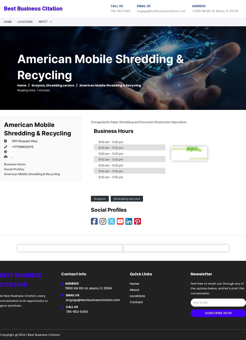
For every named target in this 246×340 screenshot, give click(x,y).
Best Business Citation (33, 8)
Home (8, 21)
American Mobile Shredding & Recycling (32, 174)
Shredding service (60, 85)
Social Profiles (14, 169)
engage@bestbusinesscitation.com (93, 300)
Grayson (38, 85)
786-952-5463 (77, 312)
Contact (136, 302)
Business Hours (15, 164)
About (134, 290)
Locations (25, 21)
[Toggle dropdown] (51, 22)
